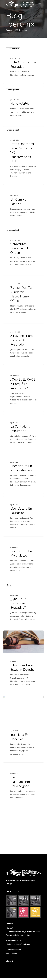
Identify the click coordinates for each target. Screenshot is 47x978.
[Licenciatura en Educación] (23, 516)
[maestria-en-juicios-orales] (11, 900)
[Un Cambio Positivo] (23, 205)
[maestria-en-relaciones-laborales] (23, 900)
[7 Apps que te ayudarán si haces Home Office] (23, 298)
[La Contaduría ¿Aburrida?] (23, 432)
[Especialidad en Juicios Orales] (11, 912)
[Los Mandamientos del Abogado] (23, 785)
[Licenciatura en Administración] (23, 474)
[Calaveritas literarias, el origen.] (23, 250)
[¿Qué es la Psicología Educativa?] (23, 605)
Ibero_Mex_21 (12, 81)
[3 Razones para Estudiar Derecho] (23, 662)
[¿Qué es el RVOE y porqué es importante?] (23, 389)
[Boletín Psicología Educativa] (23, 64)
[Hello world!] (23, 105)
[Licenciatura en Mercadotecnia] (23, 559)
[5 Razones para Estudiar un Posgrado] (23, 344)
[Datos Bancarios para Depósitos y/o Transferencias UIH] (23, 155)
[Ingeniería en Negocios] (23, 729)
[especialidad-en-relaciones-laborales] (35, 900)
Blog (9, 585)
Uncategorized (13, 49)
